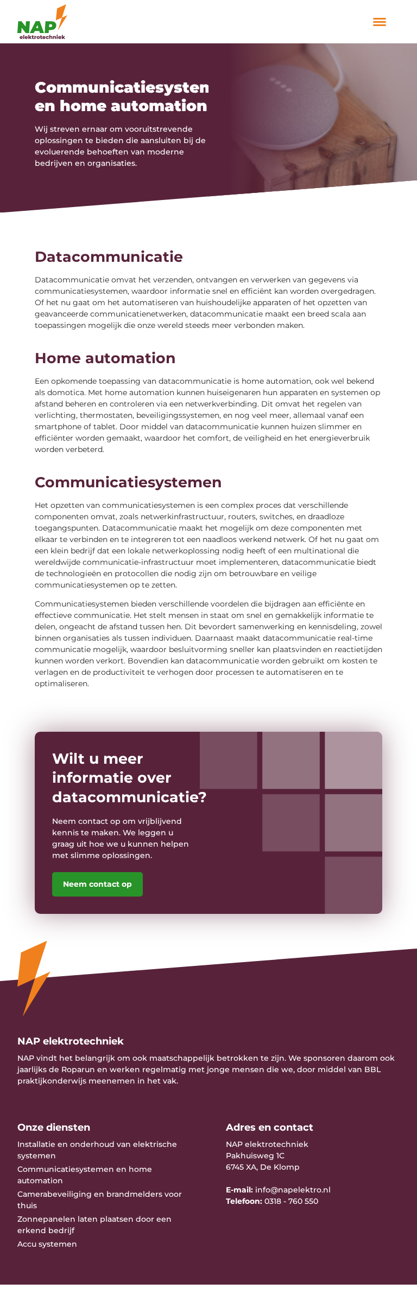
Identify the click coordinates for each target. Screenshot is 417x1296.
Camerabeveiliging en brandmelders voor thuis (99, 1199)
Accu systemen (47, 1244)
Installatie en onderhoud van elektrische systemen (97, 1149)
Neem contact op (97, 884)
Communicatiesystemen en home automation (84, 1174)
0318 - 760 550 (291, 1201)
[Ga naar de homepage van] (60, 21)
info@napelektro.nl (293, 1190)
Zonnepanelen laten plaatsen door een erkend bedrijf (94, 1224)
